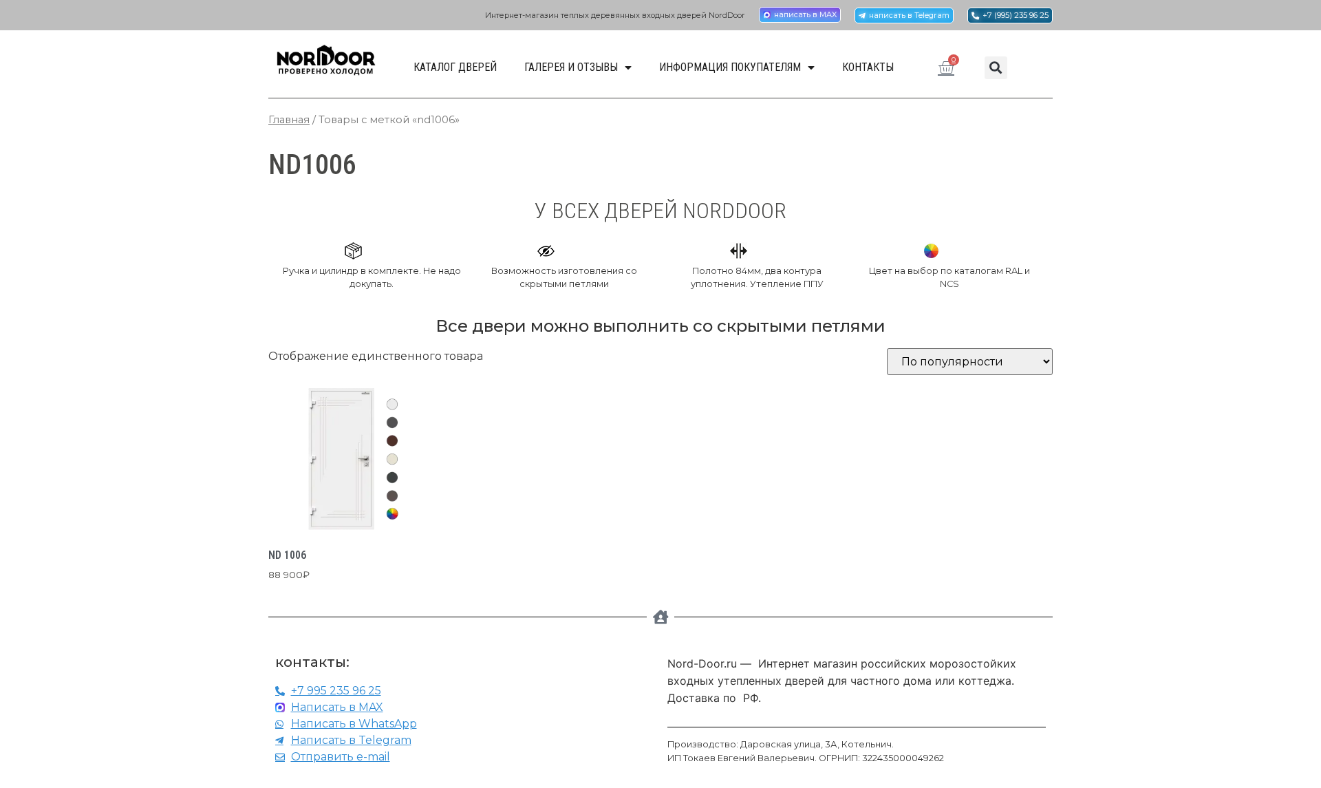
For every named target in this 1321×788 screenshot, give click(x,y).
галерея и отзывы (571, 67)
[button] (996, 67)
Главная (289, 120)
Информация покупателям (730, 67)
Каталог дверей (455, 67)
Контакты (868, 67)
